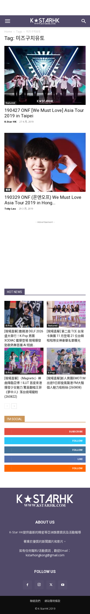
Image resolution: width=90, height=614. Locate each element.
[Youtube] (62, 585)
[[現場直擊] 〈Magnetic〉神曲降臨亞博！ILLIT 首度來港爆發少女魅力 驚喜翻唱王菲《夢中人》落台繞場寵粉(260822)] (23, 361)
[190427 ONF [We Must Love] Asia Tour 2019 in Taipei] (45, 75)
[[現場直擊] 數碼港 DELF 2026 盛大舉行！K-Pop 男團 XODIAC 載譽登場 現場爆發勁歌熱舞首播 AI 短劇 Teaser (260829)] (23, 314)
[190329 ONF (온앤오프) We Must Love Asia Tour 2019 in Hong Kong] (45, 162)
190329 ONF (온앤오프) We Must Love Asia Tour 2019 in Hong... (42, 200)
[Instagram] (39, 584)
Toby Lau (10, 208)
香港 (8, 189)
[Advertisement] (45, 7)
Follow (77, 440)
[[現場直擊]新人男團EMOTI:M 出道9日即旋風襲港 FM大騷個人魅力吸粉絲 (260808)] (66, 361)
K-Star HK (10, 121)
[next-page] (14, 406)
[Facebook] (27, 585)
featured (10, 102)
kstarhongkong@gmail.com (45, 555)
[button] (7, 21)
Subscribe (76, 431)
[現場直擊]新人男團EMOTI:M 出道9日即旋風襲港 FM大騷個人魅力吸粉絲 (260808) (66, 382)
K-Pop (9, 325)
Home (8, 31)
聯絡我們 (35, 601)
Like (80, 459)
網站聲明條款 (52, 601)
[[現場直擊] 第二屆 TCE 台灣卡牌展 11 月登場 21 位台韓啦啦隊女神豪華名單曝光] (66, 314)
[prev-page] (7, 406)
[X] (51, 585)
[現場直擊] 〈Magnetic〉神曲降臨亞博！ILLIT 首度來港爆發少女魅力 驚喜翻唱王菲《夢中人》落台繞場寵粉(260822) (23, 387)
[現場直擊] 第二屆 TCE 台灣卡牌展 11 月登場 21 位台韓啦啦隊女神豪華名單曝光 (65, 336)
